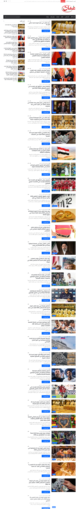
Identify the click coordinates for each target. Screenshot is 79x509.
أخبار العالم (73, 16)
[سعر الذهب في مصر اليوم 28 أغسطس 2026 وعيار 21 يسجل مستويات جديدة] (21, 62)
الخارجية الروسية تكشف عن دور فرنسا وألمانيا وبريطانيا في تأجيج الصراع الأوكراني (39, 340)
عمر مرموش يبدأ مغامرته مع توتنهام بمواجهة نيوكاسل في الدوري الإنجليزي (39, 292)
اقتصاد (62, 16)
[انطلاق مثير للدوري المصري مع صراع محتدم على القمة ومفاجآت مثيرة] (21, 80)
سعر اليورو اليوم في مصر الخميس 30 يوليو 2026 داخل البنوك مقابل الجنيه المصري (40, 499)
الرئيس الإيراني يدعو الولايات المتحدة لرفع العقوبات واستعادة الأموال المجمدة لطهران (45, 1)
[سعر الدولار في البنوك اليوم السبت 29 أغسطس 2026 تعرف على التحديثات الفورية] (21, 68)
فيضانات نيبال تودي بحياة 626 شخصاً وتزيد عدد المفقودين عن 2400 (40, 434)
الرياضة (57, 16)
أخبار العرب (67, 16)
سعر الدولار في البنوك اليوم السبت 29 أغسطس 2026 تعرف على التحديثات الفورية (39, 134)
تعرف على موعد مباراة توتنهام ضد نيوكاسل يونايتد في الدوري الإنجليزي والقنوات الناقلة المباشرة (40, 276)
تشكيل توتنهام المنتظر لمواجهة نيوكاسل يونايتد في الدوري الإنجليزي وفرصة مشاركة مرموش (40, 372)
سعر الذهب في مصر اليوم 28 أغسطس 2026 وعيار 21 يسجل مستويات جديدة (39, 118)
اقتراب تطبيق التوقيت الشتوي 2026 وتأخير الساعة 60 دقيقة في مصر (40, 197)
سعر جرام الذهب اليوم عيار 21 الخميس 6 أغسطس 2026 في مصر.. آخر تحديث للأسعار (39, 466)
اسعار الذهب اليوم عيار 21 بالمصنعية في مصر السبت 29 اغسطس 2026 (39, 449)
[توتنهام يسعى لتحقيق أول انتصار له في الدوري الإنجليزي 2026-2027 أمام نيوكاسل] (21, 50)
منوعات (47, 16)
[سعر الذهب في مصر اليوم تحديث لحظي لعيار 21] (21, 26)
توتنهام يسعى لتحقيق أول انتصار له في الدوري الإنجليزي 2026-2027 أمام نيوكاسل (39, 88)
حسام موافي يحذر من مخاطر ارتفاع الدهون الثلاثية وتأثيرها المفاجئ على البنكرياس (40, 229)
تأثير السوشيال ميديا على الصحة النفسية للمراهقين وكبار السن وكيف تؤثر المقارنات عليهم (39, 324)
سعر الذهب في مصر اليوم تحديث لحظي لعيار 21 (39, 24)
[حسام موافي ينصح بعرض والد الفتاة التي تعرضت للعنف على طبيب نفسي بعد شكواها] (21, 56)
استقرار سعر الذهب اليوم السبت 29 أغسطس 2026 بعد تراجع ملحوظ (40, 403)
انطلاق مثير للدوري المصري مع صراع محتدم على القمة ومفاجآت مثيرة (40, 166)
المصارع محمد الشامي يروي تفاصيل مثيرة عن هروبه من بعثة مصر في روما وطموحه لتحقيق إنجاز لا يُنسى (39, 39)
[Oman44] (68, 9)
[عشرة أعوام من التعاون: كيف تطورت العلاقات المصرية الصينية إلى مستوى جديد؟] (21, 44)
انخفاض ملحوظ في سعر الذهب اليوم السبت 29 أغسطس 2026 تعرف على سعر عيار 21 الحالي (39, 307)
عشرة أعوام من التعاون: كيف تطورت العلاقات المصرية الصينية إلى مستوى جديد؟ (40, 72)
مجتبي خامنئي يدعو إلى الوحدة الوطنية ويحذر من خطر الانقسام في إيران (39, 244)
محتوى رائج (53, 16)
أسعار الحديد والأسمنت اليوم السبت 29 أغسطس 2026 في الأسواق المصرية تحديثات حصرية (39, 356)
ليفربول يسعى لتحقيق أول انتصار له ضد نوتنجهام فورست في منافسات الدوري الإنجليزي (39, 182)
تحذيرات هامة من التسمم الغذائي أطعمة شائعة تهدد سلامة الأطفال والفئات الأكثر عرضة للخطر (39, 418)
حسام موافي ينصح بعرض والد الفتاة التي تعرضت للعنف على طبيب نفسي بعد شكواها (39, 104)
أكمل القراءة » (45, 30)
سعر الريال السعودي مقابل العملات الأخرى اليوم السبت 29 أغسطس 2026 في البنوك (38, 260)
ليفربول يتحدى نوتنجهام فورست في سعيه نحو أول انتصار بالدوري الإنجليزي (39, 388)
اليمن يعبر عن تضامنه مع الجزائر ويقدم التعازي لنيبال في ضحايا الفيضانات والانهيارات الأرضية (39, 150)
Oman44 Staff (46, 21)
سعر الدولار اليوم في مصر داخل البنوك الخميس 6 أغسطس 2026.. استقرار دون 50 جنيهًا (39, 482)
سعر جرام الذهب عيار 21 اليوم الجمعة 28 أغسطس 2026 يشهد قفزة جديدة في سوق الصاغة (39, 213)
